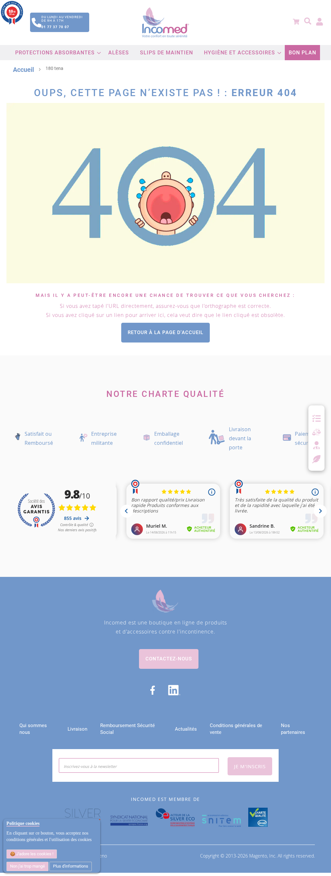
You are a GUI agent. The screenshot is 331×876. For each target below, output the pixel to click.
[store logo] (165, 22)
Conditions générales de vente (236, 729)
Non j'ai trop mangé (27, 866)
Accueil (23, 69)
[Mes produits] (316, 418)
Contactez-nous (168, 659)
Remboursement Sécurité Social (127, 729)
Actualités (186, 729)
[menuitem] (56, 52)
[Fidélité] (316, 458)
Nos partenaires (293, 729)
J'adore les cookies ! (34, 853)
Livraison (77, 729)
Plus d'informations (70, 866)
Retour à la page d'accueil (165, 332)
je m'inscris (250, 766)
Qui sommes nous (33, 729)
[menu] (166, 52)
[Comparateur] (316, 432)
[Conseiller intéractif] (316, 446)
